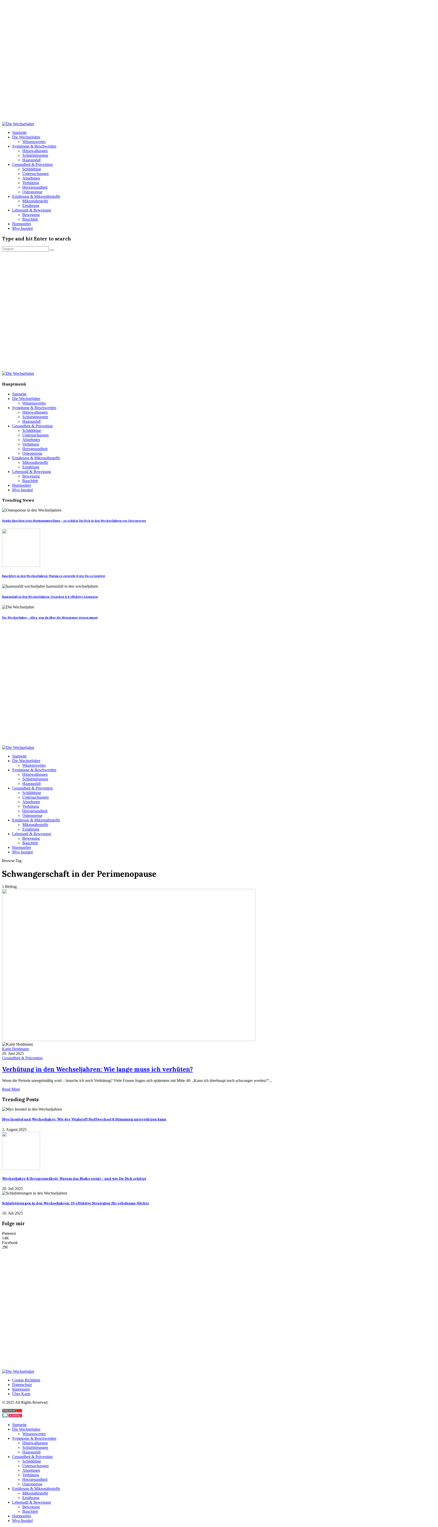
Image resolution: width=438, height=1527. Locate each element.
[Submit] (52, 250)
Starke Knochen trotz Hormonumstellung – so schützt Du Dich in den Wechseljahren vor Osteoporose (74, 520)
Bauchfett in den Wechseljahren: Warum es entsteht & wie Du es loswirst (53, 576)
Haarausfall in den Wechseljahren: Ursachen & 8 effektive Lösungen (50, 597)
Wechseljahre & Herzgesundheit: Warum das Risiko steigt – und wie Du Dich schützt (74, 1179)
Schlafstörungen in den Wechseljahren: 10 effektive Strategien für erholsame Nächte (75, 1203)
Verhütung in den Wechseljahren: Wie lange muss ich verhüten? (97, 1069)
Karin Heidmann (15, 1049)
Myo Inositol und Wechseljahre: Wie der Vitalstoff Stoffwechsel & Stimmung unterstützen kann (84, 1119)
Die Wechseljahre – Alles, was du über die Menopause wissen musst (50, 617)
